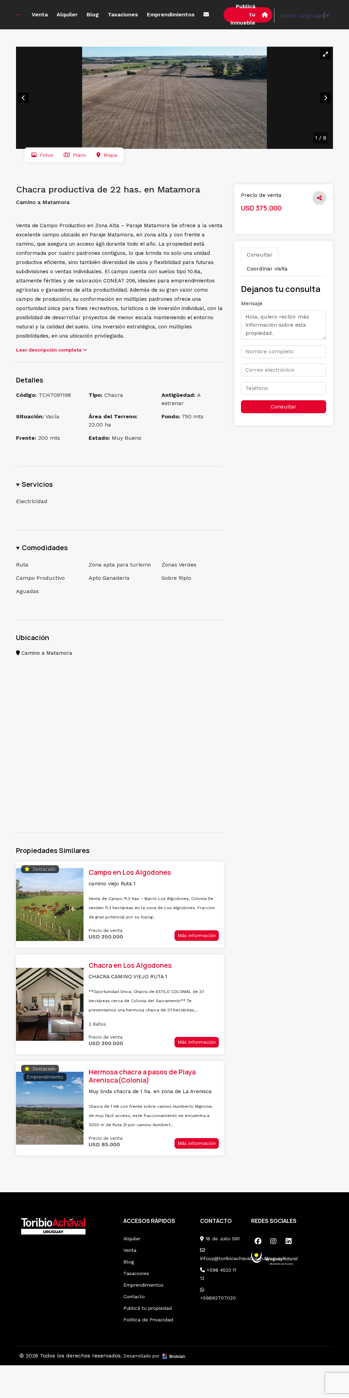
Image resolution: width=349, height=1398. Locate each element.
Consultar (284, 406)
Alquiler (67, 14)
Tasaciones (123, 14)
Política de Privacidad (148, 1319)
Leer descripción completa (49, 350)
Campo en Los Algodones (130, 872)
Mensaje (251, 303)
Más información (197, 935)
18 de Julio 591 (222, 1238)
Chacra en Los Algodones (130, 965)
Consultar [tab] (260, 254)
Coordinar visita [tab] (267, 268)
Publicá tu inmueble (242, 14)
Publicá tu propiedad (147, 1308)
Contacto (134, 1296)
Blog (93, 14)
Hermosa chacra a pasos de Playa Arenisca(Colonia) (142, 1076)
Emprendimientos (171, 14)
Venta (40, 14)
